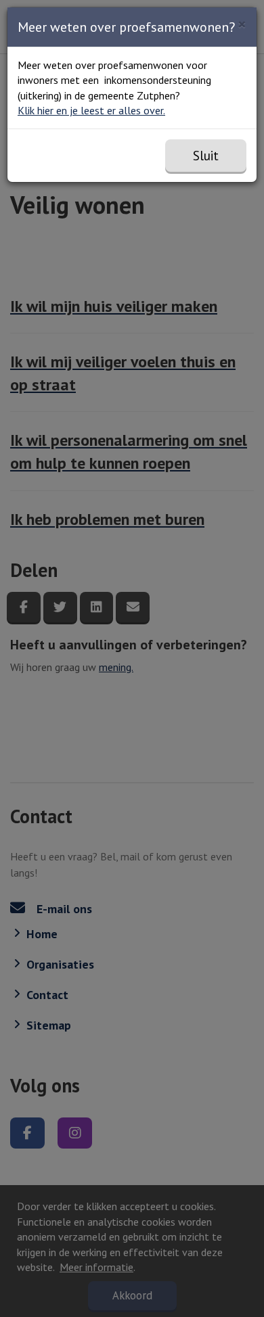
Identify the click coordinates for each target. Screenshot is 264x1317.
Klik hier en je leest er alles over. (91, 110)
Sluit (206, 155)
